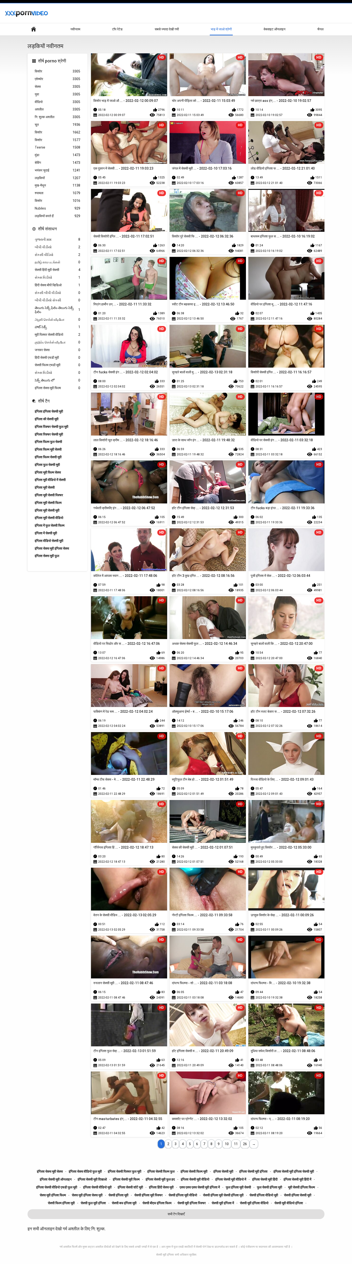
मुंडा (57, 155)
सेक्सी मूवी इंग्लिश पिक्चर (191, 1203)
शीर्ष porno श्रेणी (52, 60)
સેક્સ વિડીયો (57, 277)
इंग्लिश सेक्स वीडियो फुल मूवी (85, 1171)
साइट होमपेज (34, 29)
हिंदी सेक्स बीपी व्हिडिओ (57, 285)
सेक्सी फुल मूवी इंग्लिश (93, 1203)
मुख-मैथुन (57, 185)
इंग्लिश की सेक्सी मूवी (46, 419)
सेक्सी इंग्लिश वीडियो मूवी (264, 1195)
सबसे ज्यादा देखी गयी (167, 29)
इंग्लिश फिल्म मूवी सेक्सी (48, 449)
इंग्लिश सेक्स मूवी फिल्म (57, 388)
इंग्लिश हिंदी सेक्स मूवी (161, 1187)
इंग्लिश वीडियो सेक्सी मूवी (49, 541)
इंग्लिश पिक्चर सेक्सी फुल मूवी (51, 427)
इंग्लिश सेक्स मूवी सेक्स (50, 1171)
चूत (57, 125)
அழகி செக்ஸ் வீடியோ (57, 319)
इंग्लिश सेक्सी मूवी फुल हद (160, 1179)
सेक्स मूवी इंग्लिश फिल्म (53, 1195)
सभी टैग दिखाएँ (176, 1214)
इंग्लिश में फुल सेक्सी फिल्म (49, 525)
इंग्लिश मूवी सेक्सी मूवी (47, 510)
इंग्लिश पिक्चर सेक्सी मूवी (49, 434)
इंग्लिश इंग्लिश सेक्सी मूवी (49, 411)
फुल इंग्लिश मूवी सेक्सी (238, 1187)
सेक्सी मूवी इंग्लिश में (223, 1203)
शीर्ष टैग (44, 400)
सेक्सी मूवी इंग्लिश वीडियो (254, 1203)
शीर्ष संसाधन (47, 228)
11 (236, 1144)
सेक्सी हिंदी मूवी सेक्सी (57, 270)
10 (227, 1144)
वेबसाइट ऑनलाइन (274, 29)
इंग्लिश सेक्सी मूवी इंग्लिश (253, 1171)
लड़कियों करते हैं (57, 216)
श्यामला (57, 193)
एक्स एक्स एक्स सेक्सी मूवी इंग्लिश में (200, 1187)
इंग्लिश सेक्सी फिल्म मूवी (194, 1171)
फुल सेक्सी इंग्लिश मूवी (269, 1187)
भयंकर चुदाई (57, 170)
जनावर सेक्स (57, 350)
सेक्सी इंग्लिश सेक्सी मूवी (297, 1195)
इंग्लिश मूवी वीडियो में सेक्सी (50, 480)
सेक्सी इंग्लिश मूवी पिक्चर (148, 1195)
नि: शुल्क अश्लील (57, 117)
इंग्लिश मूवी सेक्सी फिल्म (48, 503)
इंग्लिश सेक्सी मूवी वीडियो (195, 1179)
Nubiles (57, 208)
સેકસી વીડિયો (57, 255)
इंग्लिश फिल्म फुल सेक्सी (48, 442)
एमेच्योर (57, 79)
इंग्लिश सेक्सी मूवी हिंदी (265, 1179)
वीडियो (57, 102)
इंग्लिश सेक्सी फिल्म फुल (161, 1171)
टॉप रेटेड (117, 29)
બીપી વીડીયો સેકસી (57, 300)
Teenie (57, 147)
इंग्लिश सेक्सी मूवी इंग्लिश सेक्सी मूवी (293, 1171)
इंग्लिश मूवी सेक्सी (45, 487)
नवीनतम (75, 29)
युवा (57, 94)
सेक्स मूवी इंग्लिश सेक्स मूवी (87, 1195)
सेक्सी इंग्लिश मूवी (118, 1195)
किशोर (57, 71)
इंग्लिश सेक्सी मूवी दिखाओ (92, 1179)
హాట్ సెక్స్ (57, 327)
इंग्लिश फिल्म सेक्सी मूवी (48, 457)
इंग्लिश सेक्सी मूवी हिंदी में (297, 1179)
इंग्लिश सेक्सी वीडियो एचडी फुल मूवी (56, 1187)
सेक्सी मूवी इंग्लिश (165, 1254)
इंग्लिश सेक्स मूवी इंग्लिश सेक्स (52, 548)
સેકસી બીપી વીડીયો (57, 293)
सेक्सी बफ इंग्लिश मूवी (124, 1203)
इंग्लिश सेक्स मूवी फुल (47, 556)
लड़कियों (57, 178)
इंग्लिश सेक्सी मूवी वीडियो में (230, 1179)
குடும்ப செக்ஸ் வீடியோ (57, 342)
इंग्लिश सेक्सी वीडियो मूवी (97, 1187)
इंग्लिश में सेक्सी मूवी (46, 533)
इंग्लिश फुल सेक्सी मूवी (47, 465)
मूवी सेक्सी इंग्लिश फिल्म (301, 1187)
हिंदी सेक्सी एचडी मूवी (57, 357)
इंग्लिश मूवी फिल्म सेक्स (48, 472)
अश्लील (57, 109)
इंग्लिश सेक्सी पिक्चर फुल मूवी (124, 1171)
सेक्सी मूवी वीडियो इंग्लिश (288, 1203)
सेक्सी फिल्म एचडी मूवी (57, 365)
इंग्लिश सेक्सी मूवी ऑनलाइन (56, 1179)
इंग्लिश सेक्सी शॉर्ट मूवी (130, 1187)
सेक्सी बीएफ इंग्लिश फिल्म (156, 1203)
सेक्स (57, 86)
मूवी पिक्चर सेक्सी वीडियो (57, 335)
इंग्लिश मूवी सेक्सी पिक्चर (49, 495)
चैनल (320, 29)
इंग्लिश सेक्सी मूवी (223, 1171)
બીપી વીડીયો (57, 247)
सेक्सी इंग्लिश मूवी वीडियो (183, 1195)
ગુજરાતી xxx (57, 239)
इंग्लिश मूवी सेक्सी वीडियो (49, 518)
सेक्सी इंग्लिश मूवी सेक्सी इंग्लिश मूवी (223, 1195)
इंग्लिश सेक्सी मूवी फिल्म (126, 1179)
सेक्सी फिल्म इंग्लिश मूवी (61, 1203)
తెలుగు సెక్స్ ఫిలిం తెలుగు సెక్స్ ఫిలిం (57, 310)
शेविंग (57, 163)
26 (245, 1144)
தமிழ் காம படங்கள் (57, 262)
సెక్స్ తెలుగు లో (57, 380)
